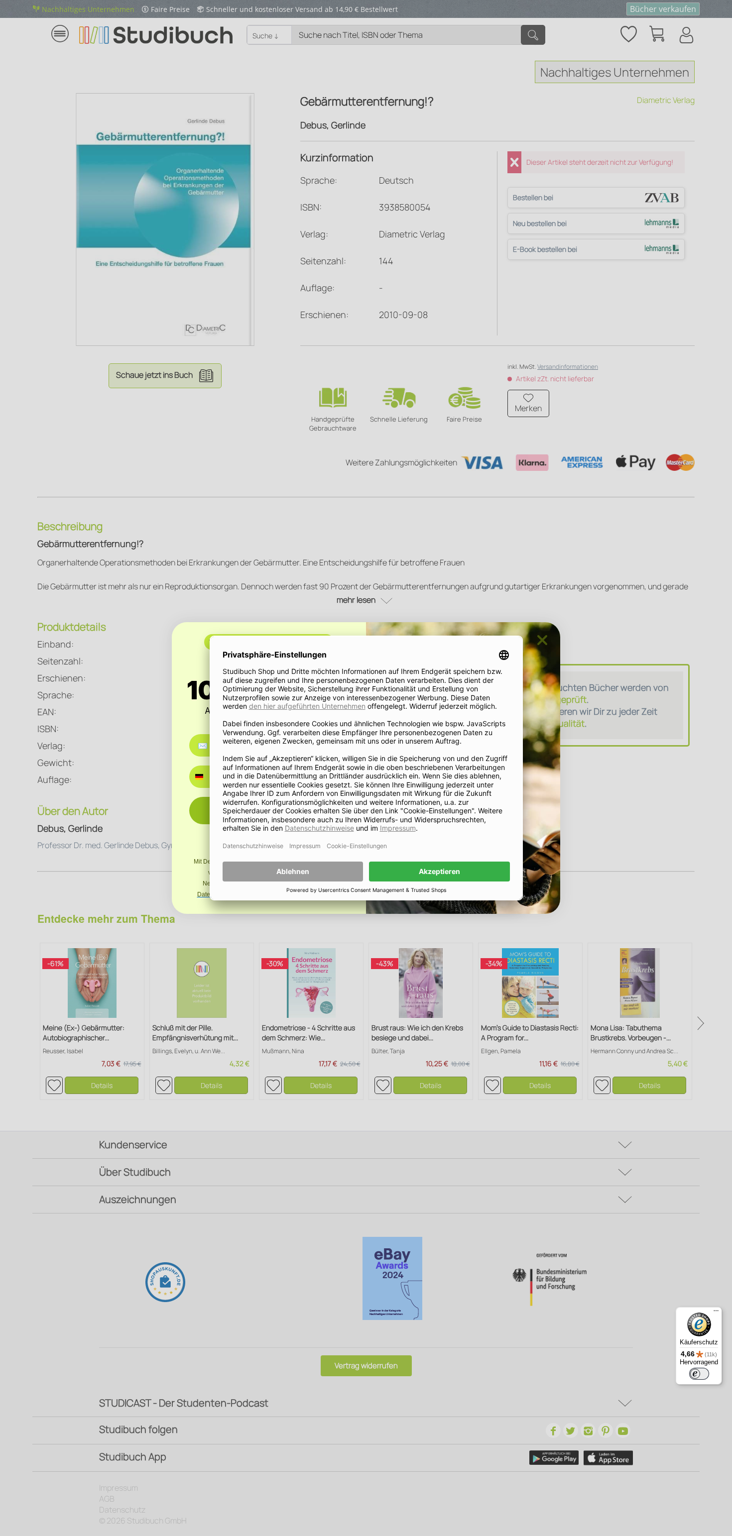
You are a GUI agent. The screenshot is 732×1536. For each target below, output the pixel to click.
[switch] (699, 1374)
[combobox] (206, 776)
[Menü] (716, 1313)
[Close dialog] (542, 640)
